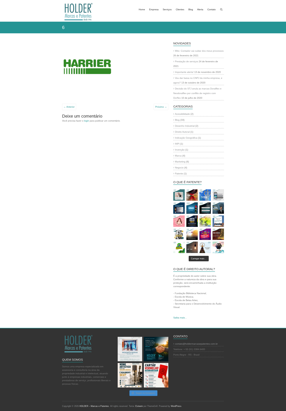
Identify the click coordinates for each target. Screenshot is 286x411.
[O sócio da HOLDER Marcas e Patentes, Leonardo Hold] (218, 208)
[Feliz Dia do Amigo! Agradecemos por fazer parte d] (156, 349)
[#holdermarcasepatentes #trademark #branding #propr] (205, 234)
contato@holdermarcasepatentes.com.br (196, 343)
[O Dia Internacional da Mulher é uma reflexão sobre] (179, 234)
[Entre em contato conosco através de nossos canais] (205, 208)
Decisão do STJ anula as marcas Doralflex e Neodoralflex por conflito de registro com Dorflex (197, 93)
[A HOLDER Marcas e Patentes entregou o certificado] (179, 195)
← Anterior (69, 106)
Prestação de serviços (186, 61)
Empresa (154, 9)
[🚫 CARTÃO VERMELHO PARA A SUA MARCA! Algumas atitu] (156, 375)
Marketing (180, 161)
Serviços (167, 9)
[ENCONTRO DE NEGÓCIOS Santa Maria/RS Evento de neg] (130, 349)
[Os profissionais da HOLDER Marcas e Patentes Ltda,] (192, 195)
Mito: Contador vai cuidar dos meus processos (199, 51)
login (86, 120)
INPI (177, 143)
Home (142, 9)
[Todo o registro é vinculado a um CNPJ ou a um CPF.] (192, 247)
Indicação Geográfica (186, 137)
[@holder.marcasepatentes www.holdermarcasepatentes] (179, 247)
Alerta (200, 9)
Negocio (179, 167)
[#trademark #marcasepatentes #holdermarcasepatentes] (179, 221)
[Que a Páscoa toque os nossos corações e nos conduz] (205, 221)
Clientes (180, 9)
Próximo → (161, 106)
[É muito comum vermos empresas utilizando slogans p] (218, 221)
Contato (211, 9)
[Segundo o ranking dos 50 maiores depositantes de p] (192, 234)
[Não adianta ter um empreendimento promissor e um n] (192, 208)
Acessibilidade (182, 114)
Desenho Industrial (185, 126)
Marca (178, 155)
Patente (179, 173)
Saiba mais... (180, 317)
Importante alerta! (184, 72)
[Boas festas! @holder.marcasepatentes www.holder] (218, 234)
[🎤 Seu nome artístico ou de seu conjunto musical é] (130, 375)
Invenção (180, 149)
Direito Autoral (182, 131)
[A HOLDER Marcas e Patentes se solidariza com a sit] (192, 221)
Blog (190, 9)
